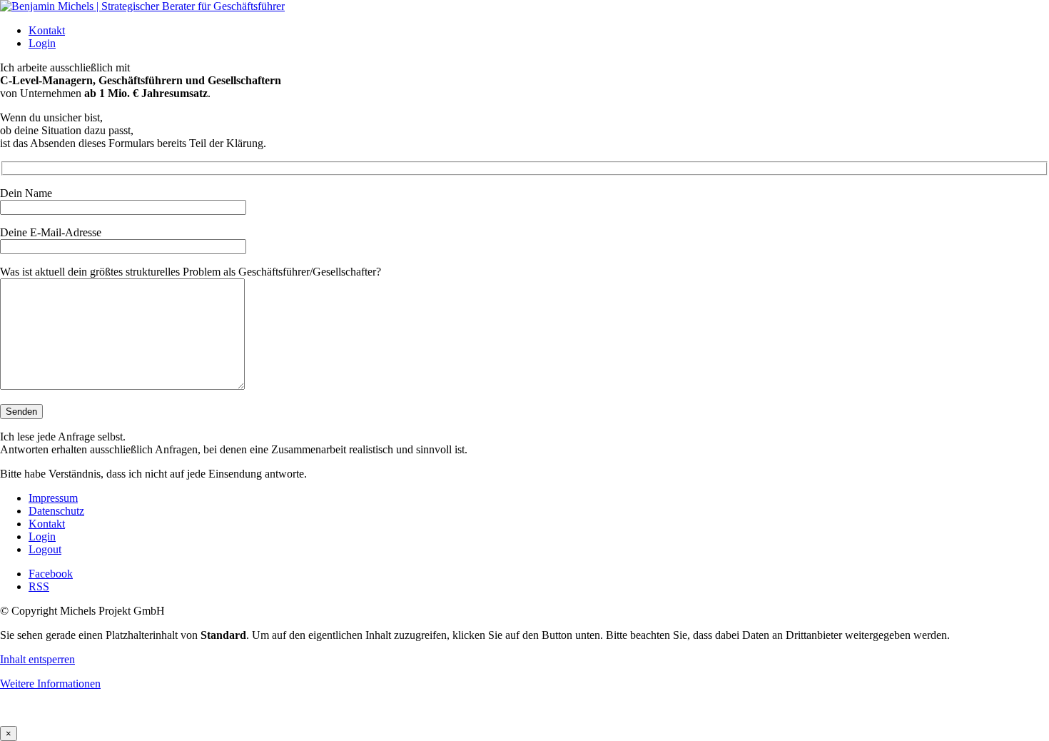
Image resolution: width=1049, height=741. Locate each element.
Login (42, 43)
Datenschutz (56, 511)
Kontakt (47, 30)
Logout (45, 549)
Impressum (53, 498)
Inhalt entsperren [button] (37, 659)
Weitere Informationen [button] (50, 683)
